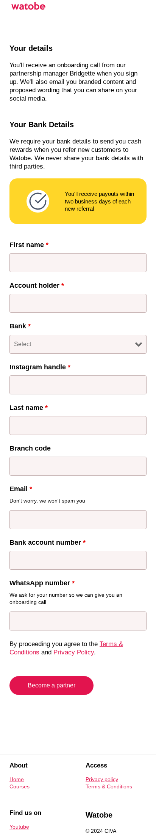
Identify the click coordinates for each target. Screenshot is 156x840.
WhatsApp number (42, 583)
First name (28, 245)
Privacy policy (102, 779)
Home (16, 779)
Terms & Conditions (109, 786)
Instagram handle (39, 367)
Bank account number (47, 542)
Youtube (19, 827)
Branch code (30, 448)
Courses (19, 786)
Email (20, 489)
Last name (28, 407)
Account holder (36, 285)
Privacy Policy (73, 652)
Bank (20, 326)
